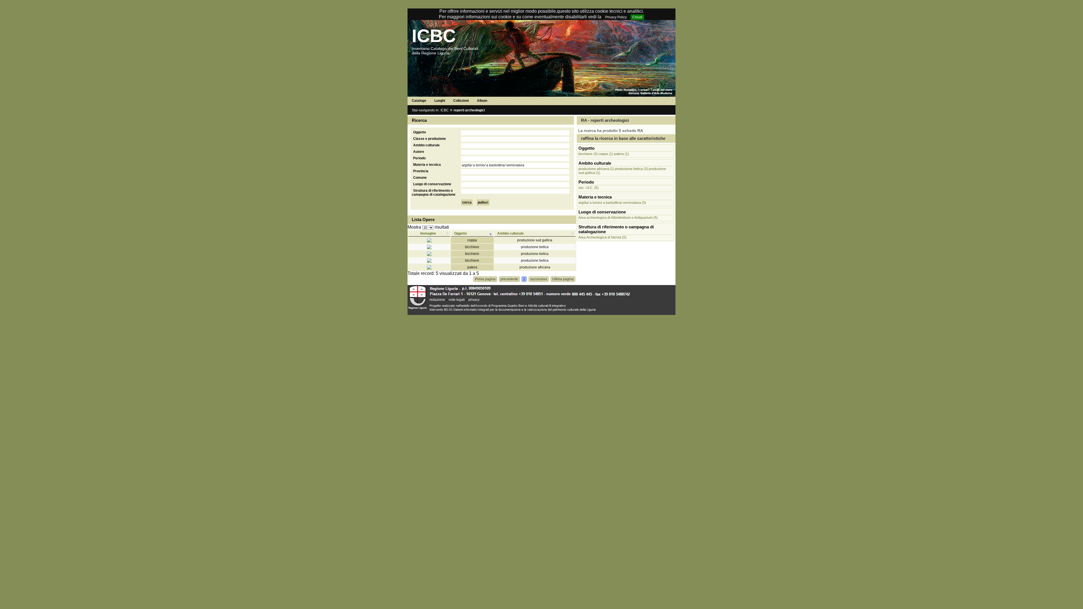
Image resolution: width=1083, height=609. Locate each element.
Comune (420, 178)
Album (482, 101)
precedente (509, 279)
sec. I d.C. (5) (588, 188)
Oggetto (419, 132)
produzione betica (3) (631, 169)
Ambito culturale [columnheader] (510, 233)
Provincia (420, 171)
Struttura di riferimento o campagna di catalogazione (433, 193)
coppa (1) (605, 154)
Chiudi (637, 17)
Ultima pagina (563, 279)
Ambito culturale (426, 145)
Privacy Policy (616, 17)
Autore (418, 152)
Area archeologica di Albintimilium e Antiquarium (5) (618, 218)
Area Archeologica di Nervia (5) (602, 237)
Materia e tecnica (427, 165)
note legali (457, 300)
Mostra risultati (428, 227)
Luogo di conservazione (432, 184)
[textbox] (515, 132)
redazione (437, 300)
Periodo (419, 158)
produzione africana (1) (596, 169)
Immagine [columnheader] (428, 233)
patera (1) (621, 154)
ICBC (434, 36)
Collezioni (461, 101)
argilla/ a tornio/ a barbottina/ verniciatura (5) (612, 203)
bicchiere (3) (588, 154)
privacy (473, 300)
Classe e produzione (429, 139)
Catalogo (419, 101)
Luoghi (439, 101)
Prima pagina (485, 279)
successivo (538, 279)
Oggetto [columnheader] (460, 233)
